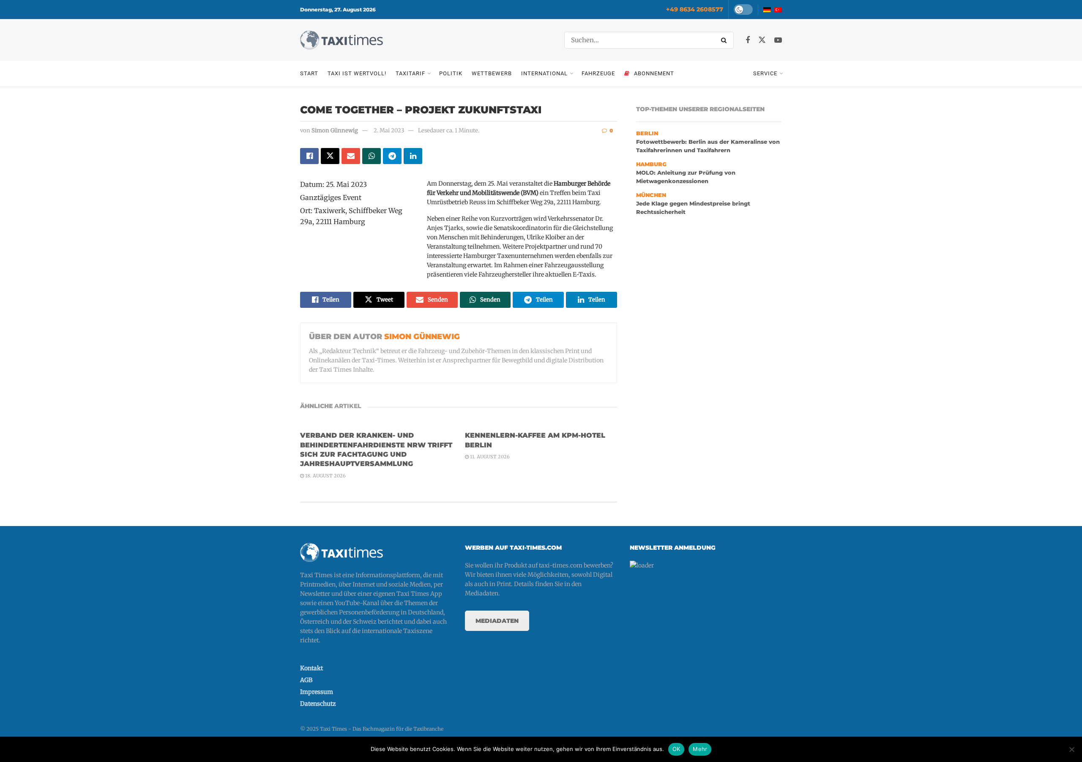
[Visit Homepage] (341, 39)
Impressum (316, 692)
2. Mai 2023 (389, 130)
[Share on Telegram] (392, 156)
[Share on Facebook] (309, 156)
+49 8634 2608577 (694, 9)
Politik (450, 73)
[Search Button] (725, 40)
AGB (306, 680)
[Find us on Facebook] (748, 40)
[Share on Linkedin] (413, 156)
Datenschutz (318, 703)
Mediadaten (497, 621)
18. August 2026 (325, 476)
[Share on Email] (351, 156)
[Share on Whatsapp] (371, 156)
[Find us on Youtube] (778, 40)
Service (765, 73)
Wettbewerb (492, 73)
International (544, 73)
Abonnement (654, 73)
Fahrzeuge (598, 73)
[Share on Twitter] (330, 156)
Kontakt (311, 668)
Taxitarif (410, 73)
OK (676, 749)
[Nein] (1071, 749)
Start (309, 73)
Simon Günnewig (334, 130)
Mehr (700, 749)
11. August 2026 (489, 457)
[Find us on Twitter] (762, 40)
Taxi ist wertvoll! (357, 73)
